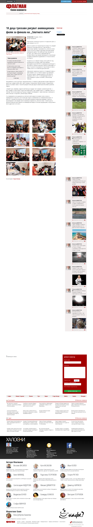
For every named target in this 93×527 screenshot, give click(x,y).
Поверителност (44, 521)
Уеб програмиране (77, 524)
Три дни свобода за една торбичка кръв (44, 411)
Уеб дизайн (71, 524)
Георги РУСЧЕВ (72, 474)
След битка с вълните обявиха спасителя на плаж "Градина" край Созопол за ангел (29, 405)
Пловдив (83, 396)
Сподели (59, 32)
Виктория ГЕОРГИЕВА (75, 494)
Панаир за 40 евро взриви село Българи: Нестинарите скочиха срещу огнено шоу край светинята (62, 405)
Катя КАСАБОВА (46, 465)
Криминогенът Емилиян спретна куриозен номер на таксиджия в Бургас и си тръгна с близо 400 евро (17, 490)
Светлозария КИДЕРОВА (22, 485)
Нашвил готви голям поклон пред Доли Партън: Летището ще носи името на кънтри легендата (79, 270)
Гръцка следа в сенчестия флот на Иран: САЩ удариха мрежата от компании (78, 73)
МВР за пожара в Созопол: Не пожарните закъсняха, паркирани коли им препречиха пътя (71, 490)
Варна (46, 396)
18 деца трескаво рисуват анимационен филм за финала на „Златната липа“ (15, 62)
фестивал (8, 53)
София (9, 396)
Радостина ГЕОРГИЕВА (48, 474)
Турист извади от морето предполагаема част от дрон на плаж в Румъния (78, 226)
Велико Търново (20, 396)
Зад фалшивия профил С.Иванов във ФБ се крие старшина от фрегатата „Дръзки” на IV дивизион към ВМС (45, 470)
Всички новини (82, 400)
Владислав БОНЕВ (19, 494)
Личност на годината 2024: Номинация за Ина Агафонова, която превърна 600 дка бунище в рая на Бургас (44, 480)
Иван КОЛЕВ (71, 465)
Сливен (74, 396)
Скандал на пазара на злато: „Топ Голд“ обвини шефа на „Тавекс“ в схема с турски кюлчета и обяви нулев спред (72, 479)
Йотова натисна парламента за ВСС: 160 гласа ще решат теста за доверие (78, 314)
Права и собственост (54, 521)
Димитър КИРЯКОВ (74, 485)
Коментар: (66, 365)
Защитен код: (67, 380)
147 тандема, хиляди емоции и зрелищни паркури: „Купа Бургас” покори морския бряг (30, 430)
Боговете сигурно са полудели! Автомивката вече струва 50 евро (62, 429)
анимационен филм (18, 51)
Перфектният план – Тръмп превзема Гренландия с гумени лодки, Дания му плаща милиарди (17, 470)
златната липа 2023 (15, 53)
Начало (19, 521)
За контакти (62, 521)
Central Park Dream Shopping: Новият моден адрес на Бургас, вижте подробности (41, 13)
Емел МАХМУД (18, 474)
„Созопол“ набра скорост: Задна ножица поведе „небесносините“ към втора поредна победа (78, 51)
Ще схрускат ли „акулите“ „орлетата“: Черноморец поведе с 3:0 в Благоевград (79, 95)
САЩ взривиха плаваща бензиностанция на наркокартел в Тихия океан (79, 292)
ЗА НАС (23, 521)
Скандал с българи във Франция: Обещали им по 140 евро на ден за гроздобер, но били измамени (78, 117)
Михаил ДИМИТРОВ (47, 485)
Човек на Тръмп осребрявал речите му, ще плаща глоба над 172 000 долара (79, 182)
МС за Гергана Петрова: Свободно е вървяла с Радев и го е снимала (46, 430)
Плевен (31, 396)
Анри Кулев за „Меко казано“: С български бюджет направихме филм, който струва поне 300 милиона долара (15, 74)
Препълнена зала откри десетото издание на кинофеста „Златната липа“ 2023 (15, 67)
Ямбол (65, 396)
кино (24, 51)
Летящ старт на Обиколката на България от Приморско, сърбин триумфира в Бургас (30, 412)
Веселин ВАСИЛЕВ (20, 465)
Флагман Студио (36, 521)
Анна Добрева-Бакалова (22, 514)
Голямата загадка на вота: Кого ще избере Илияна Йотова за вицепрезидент (62, 412)
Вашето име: (67, 360)
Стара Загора (56, 396)
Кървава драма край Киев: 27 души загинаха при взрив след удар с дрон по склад (78, 430)
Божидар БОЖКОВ (47, 494)
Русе (39, 396)
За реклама (28, 521)
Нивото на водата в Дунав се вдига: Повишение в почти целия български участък (79, 204)
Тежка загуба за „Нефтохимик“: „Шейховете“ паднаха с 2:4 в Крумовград (79, 141)
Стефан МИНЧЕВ (19, 503)
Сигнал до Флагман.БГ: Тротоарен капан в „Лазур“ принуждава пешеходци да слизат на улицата (13, 412)
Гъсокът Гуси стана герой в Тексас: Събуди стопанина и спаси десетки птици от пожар (79, 248)
